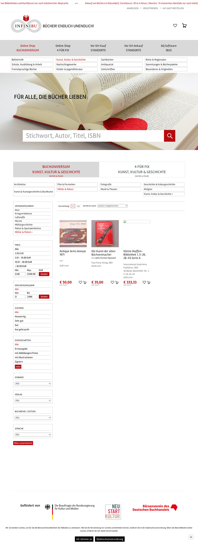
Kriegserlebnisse (23, 213)
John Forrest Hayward (105, 257)
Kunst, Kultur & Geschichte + (158, 194)
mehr (18, 366)
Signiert (19, 361)
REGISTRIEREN (150, 8)
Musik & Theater (109, 189)
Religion (148, 189)
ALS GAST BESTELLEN (173, 8)
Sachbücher (107, 59)
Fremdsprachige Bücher (24, 69)
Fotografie (106, 184)
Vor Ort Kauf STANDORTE (98, 48)
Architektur (20, 184)
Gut (16, 325)
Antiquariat (107, 64)
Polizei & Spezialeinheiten (28, 228)
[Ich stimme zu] (194, 534)
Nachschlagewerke (66, 64)
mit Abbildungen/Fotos (26, 353)
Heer (17, 210)
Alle (17, 249)
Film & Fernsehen (66, 184)
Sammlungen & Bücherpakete (162, 64)
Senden (44, 274)
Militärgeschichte (24, 224)
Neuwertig (20, 316)
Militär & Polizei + (23, 232)
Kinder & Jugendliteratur (69, 69)
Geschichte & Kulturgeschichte (159, 184)
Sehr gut (19, 320)
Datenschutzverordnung (110, 539)
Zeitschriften (108, 69)
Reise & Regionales (156, 59)
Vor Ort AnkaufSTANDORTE (133, 48)
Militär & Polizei (65, 189)
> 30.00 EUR (20, 266)
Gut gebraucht (22, 329)
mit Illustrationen (24, 357)
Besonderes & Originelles (159, 69)
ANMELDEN (133, 8)
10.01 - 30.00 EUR (23, 262)
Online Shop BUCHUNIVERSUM (28, 48)
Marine (18, 221)
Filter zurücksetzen (23, 443)
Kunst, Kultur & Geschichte (71, 59)
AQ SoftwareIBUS (169, 48)
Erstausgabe (21, 348)
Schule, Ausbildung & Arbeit (27, 64)
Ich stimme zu (84, 539)
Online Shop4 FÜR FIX (63, 48)
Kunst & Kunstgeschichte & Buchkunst (33, 191)
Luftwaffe (20, 217)
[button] (80, 282)
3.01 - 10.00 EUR (23, 257)
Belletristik (18, 59)
